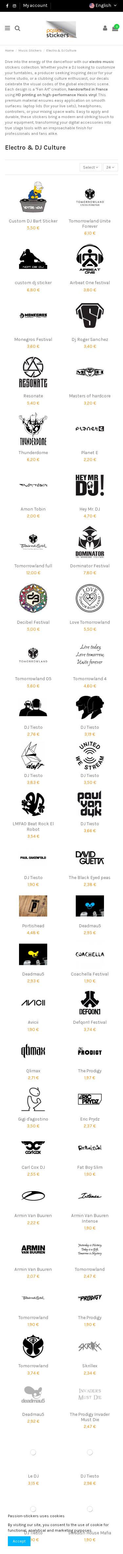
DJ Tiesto (33, 727)
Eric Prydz (90, 1119)
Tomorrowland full (33, 565)
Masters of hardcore (90, 395)
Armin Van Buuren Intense (90, 1218)
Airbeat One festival (90, 282)
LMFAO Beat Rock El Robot (33, 826)
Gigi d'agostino (33, 1119)
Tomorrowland (90, 1269)
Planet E (89, 452)
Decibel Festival (33, 622)
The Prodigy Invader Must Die (90, 1417)
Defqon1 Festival (90, 1022)
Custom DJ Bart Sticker (33, 220)
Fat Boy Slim (90, 1167)
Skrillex (89, 1365)
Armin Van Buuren (33, 1215)
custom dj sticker (33, 282)
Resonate (33, 395)
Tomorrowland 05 (33, 678)
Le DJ (33, 1476)
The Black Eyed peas (90, 877)
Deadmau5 (90, 925)
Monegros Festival (33, 339)
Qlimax (33, 1070)
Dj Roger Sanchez (90, 339)
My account (35, 5)
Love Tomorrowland (90, 622)
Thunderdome (33, 452)
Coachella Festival (90, 973)
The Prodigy (89, 1070)
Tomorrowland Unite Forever (90, 223)
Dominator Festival (90, 565)
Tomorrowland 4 (90, 678)
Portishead (33, 925)
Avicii (33, 1022)
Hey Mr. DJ (89, 509)
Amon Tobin (33, 509)
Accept (19, 1541)
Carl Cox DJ (33, 1167)
